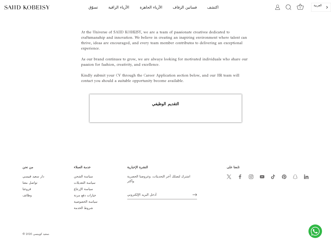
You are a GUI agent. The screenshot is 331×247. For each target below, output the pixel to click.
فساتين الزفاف (185, 7)
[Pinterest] (284, 176)
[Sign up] (195, 195)
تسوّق (93, 7)
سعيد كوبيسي (41, 234)
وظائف (27, 195)
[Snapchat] (295, 176)
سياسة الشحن (83, 176)
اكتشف (213, 7)
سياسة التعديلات (84, 183)
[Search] (288, 7)
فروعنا (27, 189)
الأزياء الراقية (118, 7)
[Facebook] (240, 176)
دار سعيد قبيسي (33, 176)
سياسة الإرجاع (83, 189)
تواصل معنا (30, 183)
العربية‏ (318, 5)
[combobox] (321, 7)
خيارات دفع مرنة (85, 195)
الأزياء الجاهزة (151, 7)
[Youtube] (262, 176)
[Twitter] (229, 176)
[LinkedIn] (306, 176)
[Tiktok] (273, 176)
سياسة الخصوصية (85, 202)
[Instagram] (251, 176)
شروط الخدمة (83, 208)
